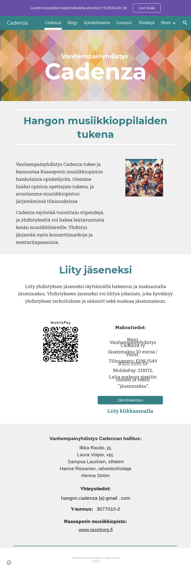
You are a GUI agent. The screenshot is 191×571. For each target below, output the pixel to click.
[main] (95, 65)
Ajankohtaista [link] (97, 22)
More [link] (166, 22)
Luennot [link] (124, 22)
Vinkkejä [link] (147, 22)
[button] (185, 23)
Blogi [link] (72, 22)
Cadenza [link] (53, 22)
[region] (95, 8)
